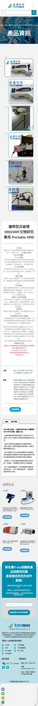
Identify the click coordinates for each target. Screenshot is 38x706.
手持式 (27, 371)
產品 (5, 25)
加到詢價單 (15, 409)
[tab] (6, 422)
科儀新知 (19, 373)
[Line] (3, 693)
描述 (6, 422)
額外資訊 (14, 422)
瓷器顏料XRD (23, 399)
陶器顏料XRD (25, 397)
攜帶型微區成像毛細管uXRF (19, 353)
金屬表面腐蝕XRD (28, 385)
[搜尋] (33, 12)
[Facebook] (7, 667)
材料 (15, 371)
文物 (19, 371)
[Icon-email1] (3, 702)
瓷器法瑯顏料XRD (20, 380)
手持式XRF (19, 355)
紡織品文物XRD (24, 389)
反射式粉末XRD (24, 382)
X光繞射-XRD (27, 373)
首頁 (1, 25)
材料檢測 (23, 392)
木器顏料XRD (21, 394)
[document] (19, 694)
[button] (32, 6)
